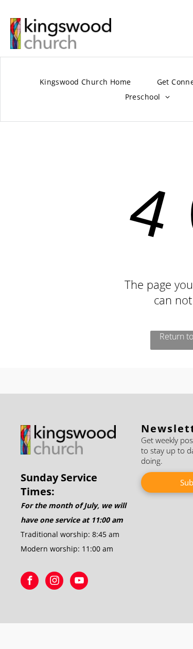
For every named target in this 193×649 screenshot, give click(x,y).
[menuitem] (85, 82)
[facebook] (30, 582)
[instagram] (54, 582)
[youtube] (79, 582)
